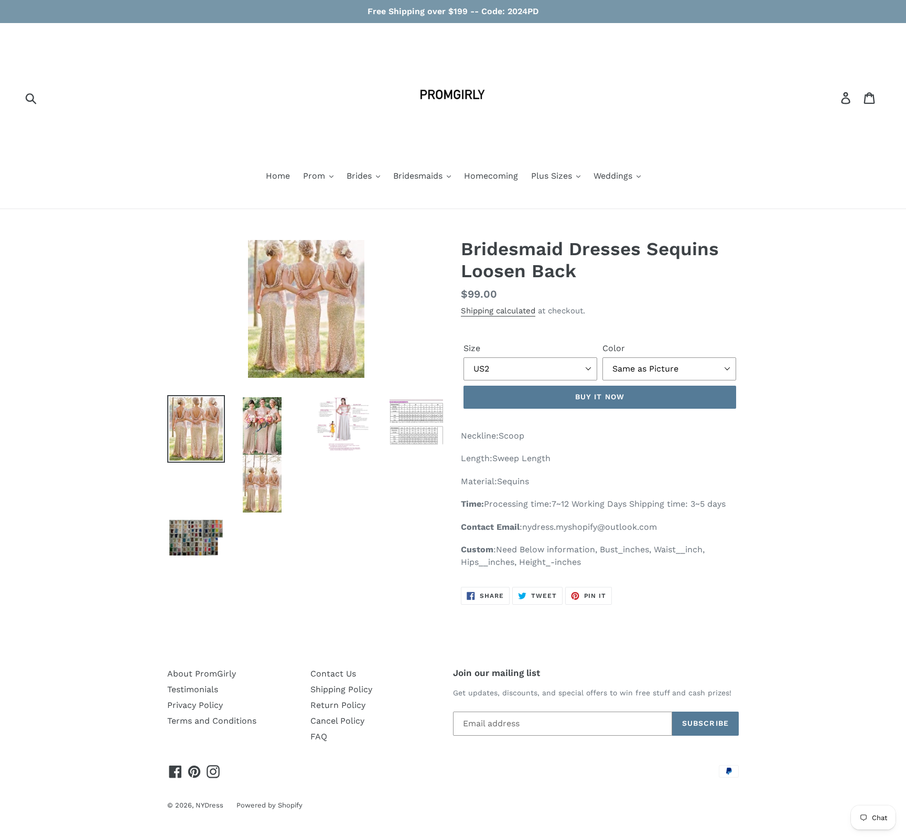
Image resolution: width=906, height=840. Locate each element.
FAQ (318, 736)
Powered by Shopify (269, 805)
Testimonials (192, 689)
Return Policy (337, 705)
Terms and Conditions (211, 721)
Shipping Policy (341, 689)
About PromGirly (201, 674)
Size (471, 348)
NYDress (209, 805)
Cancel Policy (337, 721)
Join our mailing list (496, 673)
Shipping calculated (498, 310)
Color (613, 348)
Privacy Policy (195, 705)
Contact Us (333, 674)
